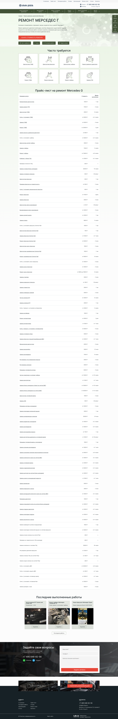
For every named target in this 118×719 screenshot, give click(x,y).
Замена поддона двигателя (27, 509)
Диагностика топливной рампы (28, 395)
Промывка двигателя (25, 499)
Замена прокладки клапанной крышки (29, 411)
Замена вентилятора (25, 380)
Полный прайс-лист (38, 686)
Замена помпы (23, 220)
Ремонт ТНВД (23, 127)
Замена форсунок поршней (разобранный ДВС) (32, 339)
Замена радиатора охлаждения (28, 421)
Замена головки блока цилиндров (28, 168)
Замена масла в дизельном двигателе (30, 132)
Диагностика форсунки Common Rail (29, 230)
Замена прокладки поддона (27, 514)
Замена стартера (24, 277)
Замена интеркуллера (25, 323)
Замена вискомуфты (25, 349)
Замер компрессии (24, 483)
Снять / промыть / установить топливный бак (31, 328)
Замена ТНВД (23, 122)
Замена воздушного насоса (27, 488)
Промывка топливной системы (28, 370)
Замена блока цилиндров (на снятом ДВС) (31, 390)
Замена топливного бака (26, 334)
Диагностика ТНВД (25, 112)
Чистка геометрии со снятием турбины (30, 375)
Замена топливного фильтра (27, 174)
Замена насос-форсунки (26, 266)
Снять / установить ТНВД (26, 117)
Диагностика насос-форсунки (27, 246)
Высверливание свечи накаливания (29, 210)
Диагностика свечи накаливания (28, 205)
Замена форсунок (24, 199)
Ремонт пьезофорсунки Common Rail (29, 256)
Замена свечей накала (25, 215)
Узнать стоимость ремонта (32, 37)
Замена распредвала (25, 354)
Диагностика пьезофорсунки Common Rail (30, 251)
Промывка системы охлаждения (28, 406)
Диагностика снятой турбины (27, 143)
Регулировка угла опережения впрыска (30, 359)
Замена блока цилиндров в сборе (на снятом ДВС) (33, 385)
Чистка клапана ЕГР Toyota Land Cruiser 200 (34, 603)
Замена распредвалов (25, 426)
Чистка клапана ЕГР (25, 297)
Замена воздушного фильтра (27, 282)
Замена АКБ (23, 401)
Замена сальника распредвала (28, 447)
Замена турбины (24, 148)
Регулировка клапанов (25, 364)
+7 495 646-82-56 (93, 4)
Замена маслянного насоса (27, 519)
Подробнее (35, 626)
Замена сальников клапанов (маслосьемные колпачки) (34, 452)
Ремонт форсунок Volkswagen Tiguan (82, 602)
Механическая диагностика (27, 344)
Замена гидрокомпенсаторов (27, 468)
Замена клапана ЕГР (25, 303)
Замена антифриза (24, 313)
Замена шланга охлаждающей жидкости (30, 478)
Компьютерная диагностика (27, 101)
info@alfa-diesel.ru (83, 705)
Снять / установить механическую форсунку (31, 189)
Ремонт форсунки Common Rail (27, 241)
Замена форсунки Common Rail (28, 235)
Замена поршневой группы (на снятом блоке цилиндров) (34, 504)
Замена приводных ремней (27, 292)
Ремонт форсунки (24, 194)
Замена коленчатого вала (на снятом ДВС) (31, 457)
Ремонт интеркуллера (25, 318)
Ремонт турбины (24, 153)
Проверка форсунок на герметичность (29, 184)
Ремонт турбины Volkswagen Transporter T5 (56, 603)
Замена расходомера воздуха (27, 432)
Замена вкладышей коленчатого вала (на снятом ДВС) (34, 493)
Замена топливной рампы (26, 462)
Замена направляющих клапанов (28, 416)
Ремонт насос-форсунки (26, 272)
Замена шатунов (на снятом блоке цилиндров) (32, 473)
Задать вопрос (79, 670)
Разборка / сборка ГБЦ (25, 158)
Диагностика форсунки (25, 179)
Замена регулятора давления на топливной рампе (33, 437)
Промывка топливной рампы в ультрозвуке (31, 442)
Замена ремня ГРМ (25, 107)
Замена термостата (25, 287)
